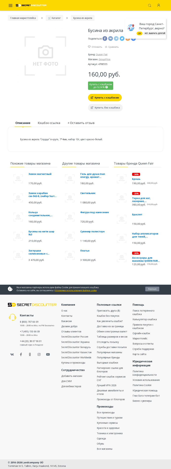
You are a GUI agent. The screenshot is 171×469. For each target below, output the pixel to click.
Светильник (88, 193)
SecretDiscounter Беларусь (76, 347)
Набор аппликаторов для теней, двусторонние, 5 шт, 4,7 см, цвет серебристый (145, 235)
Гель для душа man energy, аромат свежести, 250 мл (92, 175)
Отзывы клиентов (71, 331)
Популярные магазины (109, 352)
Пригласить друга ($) (108, 310)
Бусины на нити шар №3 (41, 233)
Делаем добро (69, 326)
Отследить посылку (108, 342)
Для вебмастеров (71, 386)
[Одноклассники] (30, 354)
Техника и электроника (110, 433)
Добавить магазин (71, 376)
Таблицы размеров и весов (112, 336)
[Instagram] (39, 354)
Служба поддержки (143, 348)
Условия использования (146, 380)
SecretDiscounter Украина (75, 342)
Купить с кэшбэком (106, 97)
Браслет (137, 214)
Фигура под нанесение (94, 212)
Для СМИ (66, 381)
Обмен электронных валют (112, 331)
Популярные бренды (108, 357)
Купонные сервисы (107, 422)
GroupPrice (105, 59)
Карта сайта (139, 354)
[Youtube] (48, 354)
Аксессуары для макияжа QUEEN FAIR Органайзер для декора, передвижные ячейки (146, 259)
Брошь (136, 179)
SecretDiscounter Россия (74, 336)
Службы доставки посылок (112, 347)
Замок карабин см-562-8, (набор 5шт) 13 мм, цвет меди (42, 195)
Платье (84, 250)
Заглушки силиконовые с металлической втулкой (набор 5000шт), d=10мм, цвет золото (43, 252)
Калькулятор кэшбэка (145, 319)
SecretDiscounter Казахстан (76, 352)
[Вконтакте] (12, 354)
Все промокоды (105, 412)
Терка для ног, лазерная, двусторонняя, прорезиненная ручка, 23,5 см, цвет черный (146, 200)
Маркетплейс (140, 338)
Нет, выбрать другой (155, 33)
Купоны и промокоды (73, 362)
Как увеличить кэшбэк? (110, 321)
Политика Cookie (142, 385)
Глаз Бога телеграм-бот (146, 395)
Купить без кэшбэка (107, 107)
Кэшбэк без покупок (108, 315)
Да (139, 33)
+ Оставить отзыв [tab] (81, 123)
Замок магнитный (40, 174)
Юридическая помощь (145, 390)
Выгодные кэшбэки (107, 362)
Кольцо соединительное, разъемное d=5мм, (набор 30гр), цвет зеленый (40, 214)
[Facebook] (21, 354)
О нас (64, 310)
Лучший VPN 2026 (106, 385)
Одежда (101, 438)
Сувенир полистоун (92, 231)
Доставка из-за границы (110, 326)
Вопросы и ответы (143, 343)
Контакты (66, 315)
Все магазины (104, 448)
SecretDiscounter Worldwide (76, 357)
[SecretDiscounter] (31, 5)
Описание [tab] (22, 123)
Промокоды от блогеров (111, 399)
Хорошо (152, 289)
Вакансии (66, 321)
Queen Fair (102, 54)
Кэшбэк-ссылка (49, 123)
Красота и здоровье (108, 428)
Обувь (100, 443)
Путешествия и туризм (109, 417)
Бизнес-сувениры (142, 400)
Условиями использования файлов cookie (76, 290)
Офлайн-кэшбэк (141, 333)
